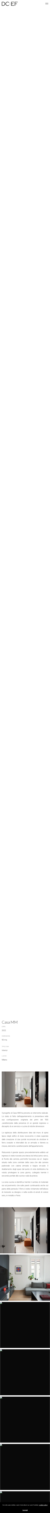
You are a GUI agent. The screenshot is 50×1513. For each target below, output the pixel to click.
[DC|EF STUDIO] (10, 4)
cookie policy (43, 1505)
